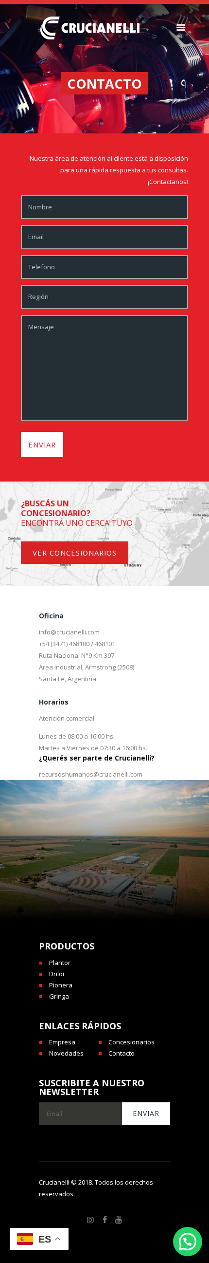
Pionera (60, 985)
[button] (187, 1241)
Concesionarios (131, 1042)
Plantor (59, 962)
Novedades (66, 1053)
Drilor (57, 973)
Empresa (62, 1042)
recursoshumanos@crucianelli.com (90, 774)
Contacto (121, 1053)
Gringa (59, 996)
